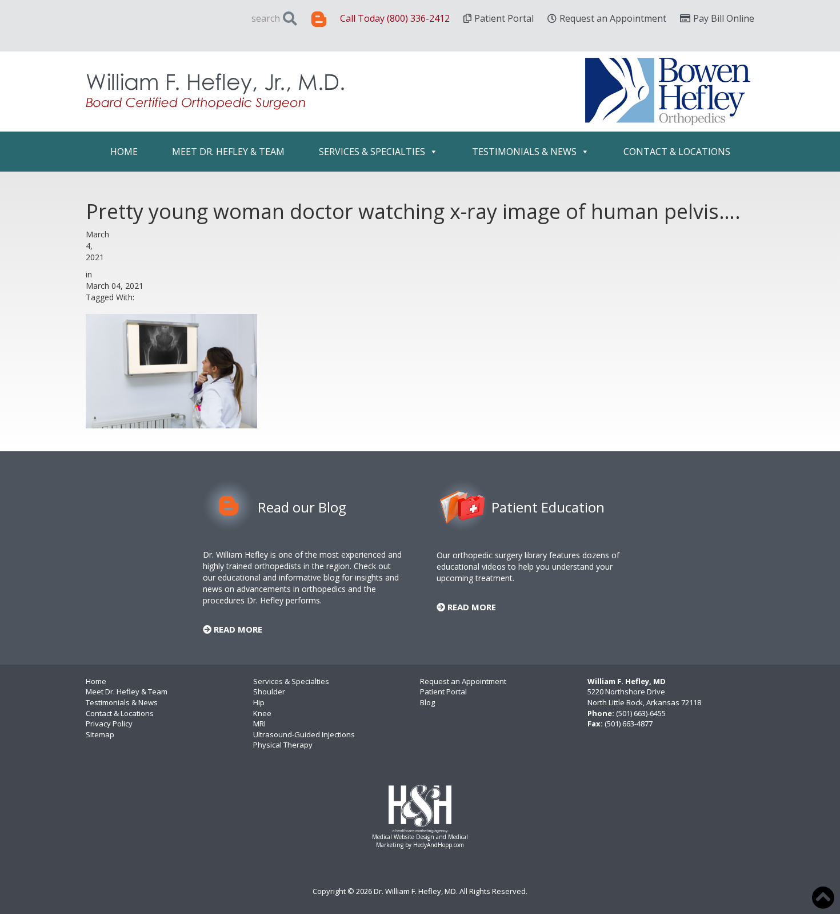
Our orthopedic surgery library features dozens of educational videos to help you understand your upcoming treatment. (528, 566)
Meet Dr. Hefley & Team (228, 151)
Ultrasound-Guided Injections (304, 734)
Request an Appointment (612, 18)
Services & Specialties (372, 151)
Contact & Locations (676, 151)
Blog (427, 702)
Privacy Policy (109, 723)
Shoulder (269, 691)
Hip (259, 702)
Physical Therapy (283, 745)
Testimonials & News (524, 151)
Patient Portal (504, 18)
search (265, 18)
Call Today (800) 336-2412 (395, 18)
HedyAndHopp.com (438, 845)
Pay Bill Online (723, 18)
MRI (259, 723)
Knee (262, 713)
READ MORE (236, 629)
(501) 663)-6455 (641, 713)
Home (124, 151)
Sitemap (100, 734)
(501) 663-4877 (629, 723)
